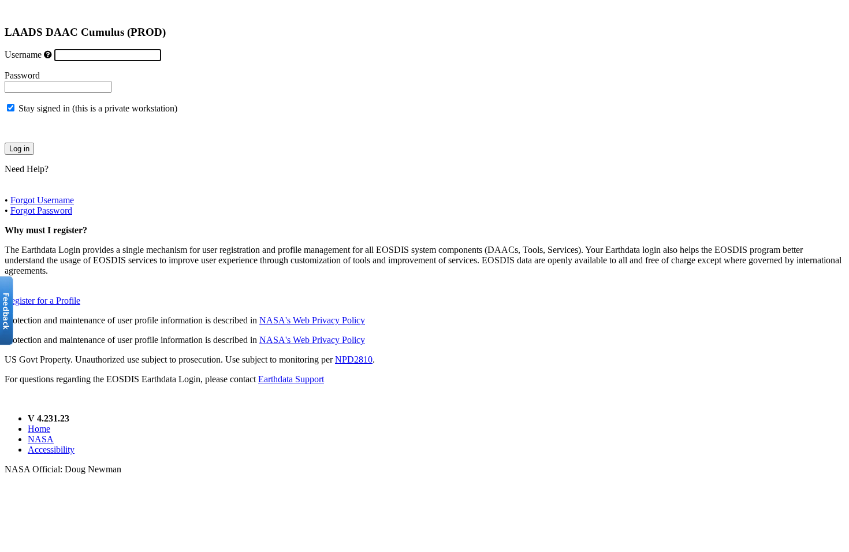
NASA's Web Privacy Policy (312, 320)
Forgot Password (41, 210)
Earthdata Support (291, 379)
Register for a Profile (42, 300)
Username (23, 54)
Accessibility (51, 449)
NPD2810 (354, 359)
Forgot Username (42, 200)
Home (39, 429)
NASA (41, 439)
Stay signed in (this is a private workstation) (97, 108)
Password (22, 75)
